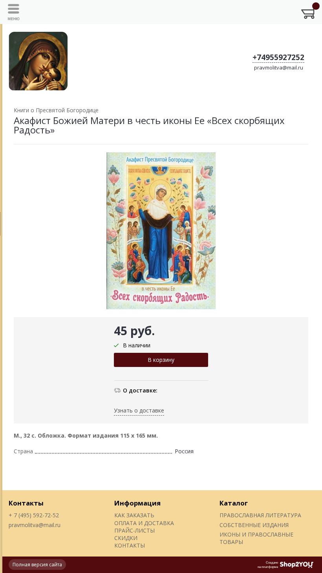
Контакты (26, 502)
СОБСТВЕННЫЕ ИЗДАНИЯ (254, 525)
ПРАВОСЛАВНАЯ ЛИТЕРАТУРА (260, 515)
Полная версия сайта (37, 564)
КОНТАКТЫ (129, 545)
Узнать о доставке (139, 410)
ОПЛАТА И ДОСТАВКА (144, 523)
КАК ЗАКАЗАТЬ (134, 515)
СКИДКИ (125, 538)
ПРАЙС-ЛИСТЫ (134, 530)
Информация (137, 502)
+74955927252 (278, 57)
